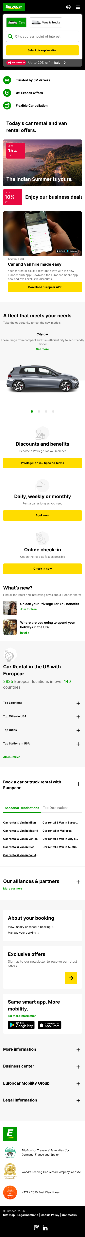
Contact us (69, 1215)
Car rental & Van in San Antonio (21, 855)
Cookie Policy (50, 1215)
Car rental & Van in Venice (20, 838)
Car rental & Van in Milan (19, 822)
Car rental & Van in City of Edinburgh (60, 838)
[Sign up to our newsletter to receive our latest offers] (71, 978)
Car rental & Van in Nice (18, 847)
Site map (9, 1215)
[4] (53, 411)
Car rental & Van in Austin (59, 847)
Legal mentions (27, 1215)
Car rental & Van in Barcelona (60, 822)
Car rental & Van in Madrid (20, 830)
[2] (39, 411)
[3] (46, 411)
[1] (32, 411)
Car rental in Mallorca (57, 830)
